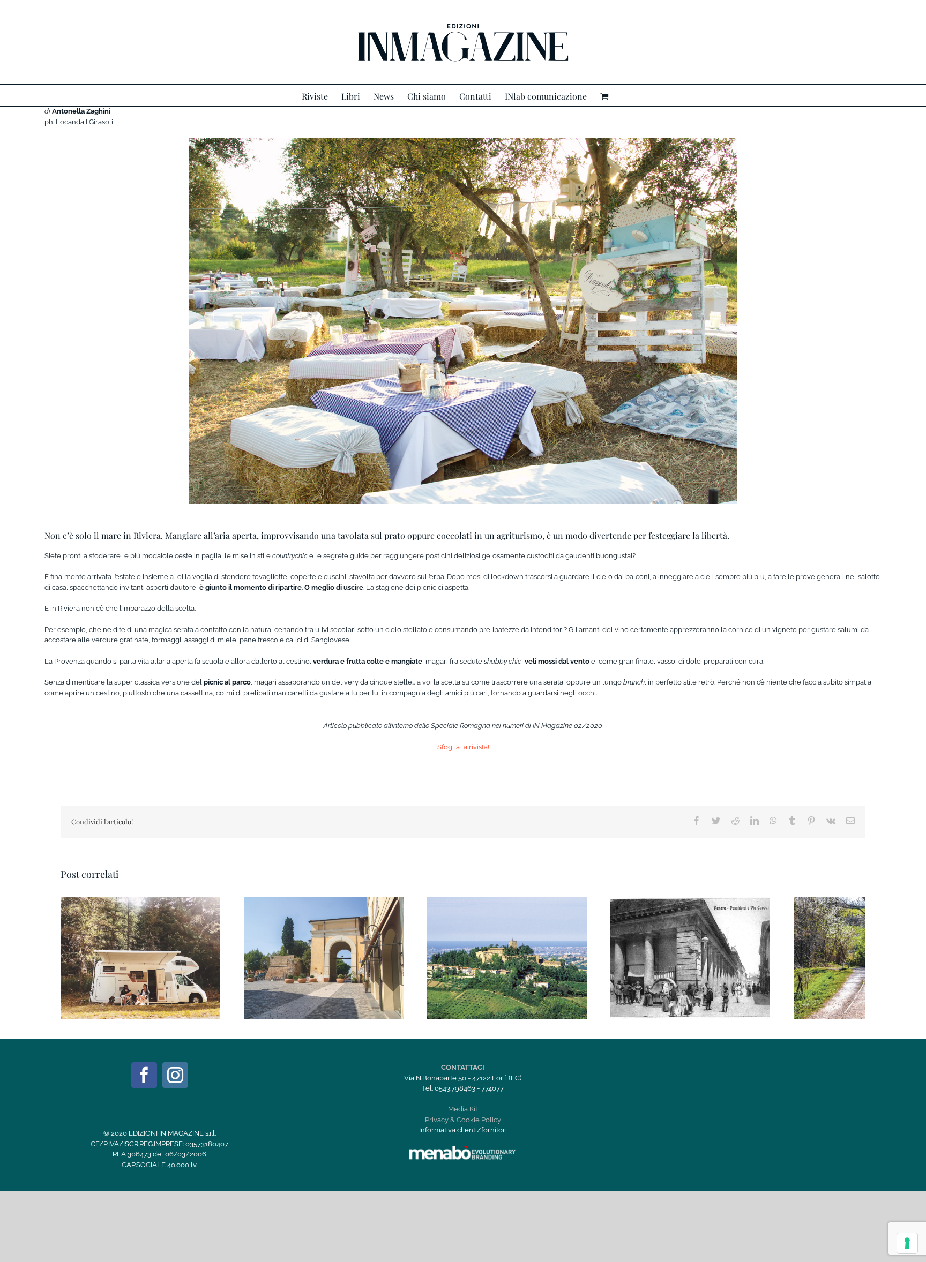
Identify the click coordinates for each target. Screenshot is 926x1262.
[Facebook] (144, 1075)
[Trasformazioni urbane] (690, 958)
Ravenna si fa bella (311, 949)
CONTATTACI (462, 1067)
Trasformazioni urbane (678, 949)
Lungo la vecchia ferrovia (861, 949)
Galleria (153, 949)
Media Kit (462, 1109)
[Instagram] (175, 1075)
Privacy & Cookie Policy (463, 1120)
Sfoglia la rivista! (463, 747)
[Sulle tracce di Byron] (507, 958)
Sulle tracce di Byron (494, 949)
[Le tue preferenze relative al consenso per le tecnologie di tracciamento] (907, 1243)
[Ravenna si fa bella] (324, 958)
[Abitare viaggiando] (140, 958)
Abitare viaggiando (128, 949)
